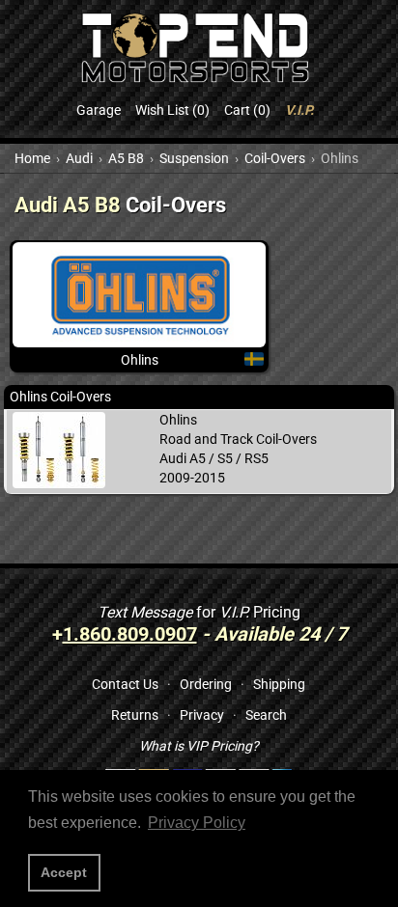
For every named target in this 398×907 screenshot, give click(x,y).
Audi (79, 158)
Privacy (202, 715)
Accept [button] (64, 872)
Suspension (194, 158)
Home (32, 158)
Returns (134, 715)
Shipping (279, 684)
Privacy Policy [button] (196, 822)
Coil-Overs (274, 158)
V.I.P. (299, 110)
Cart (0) (247, 110)
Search (266, 715)
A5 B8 (126, 158)
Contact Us (125, 684)
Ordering (206, 684)
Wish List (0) (172, 110)
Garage (98, 110)
